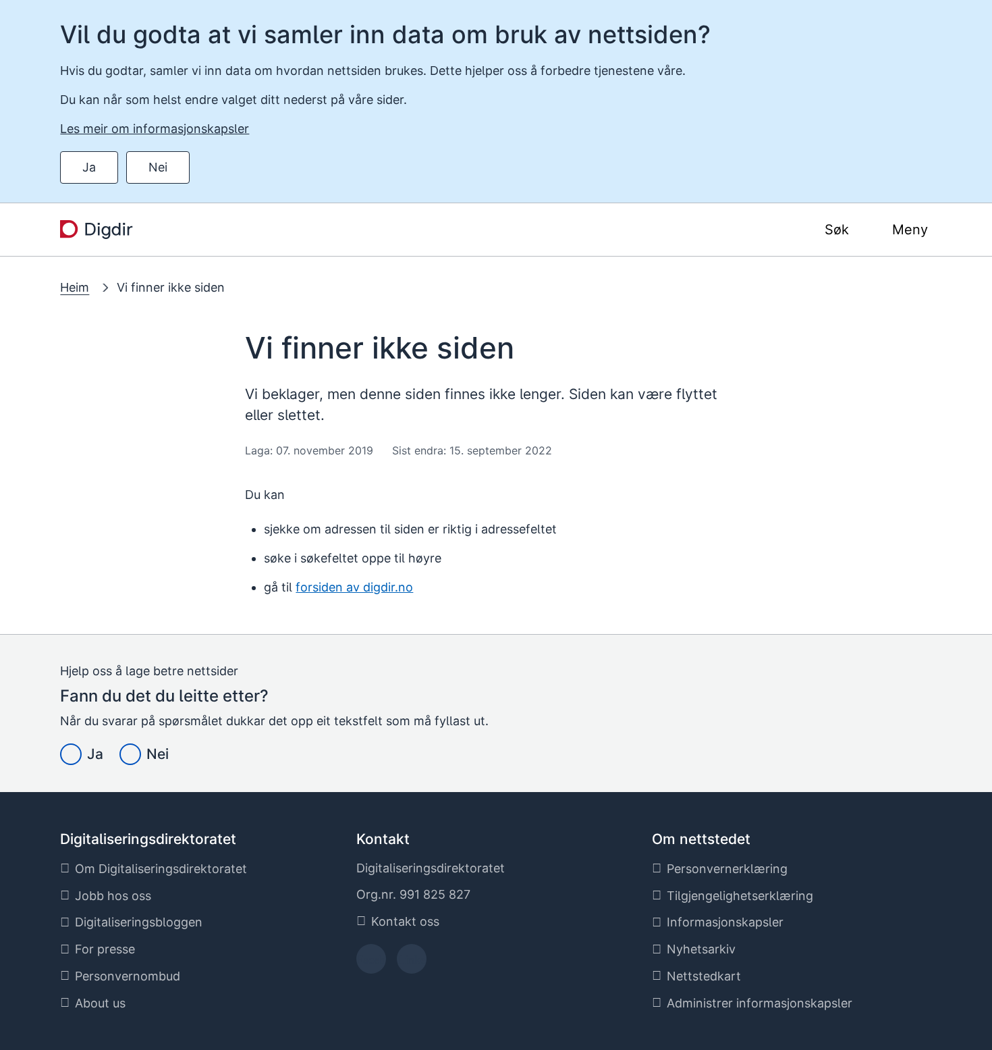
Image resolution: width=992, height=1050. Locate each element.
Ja (89, 167)
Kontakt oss (405, 921)
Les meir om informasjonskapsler (154, 129)
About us (100, 1003)
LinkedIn (411, 963)
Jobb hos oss (113, 896)
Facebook (370, 963)
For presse (105, 949)
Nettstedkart (704, 976)
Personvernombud (127, 976)
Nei (157, 167)
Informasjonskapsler (725, 922)
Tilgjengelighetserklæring (740, 896)
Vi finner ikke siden (171, 287)
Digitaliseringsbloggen (138, 922)
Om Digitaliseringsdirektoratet (161, 869)
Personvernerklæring (727, 869)
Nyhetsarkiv (701, 949)
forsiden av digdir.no (354, 587)
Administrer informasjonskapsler (759, 1003)
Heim (74, 287)
